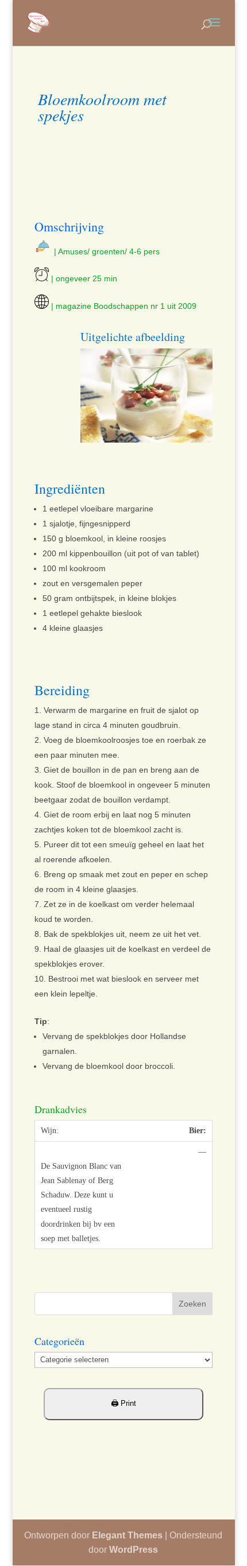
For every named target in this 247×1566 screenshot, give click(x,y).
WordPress (133, 1550)
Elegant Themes (127, 1535)
